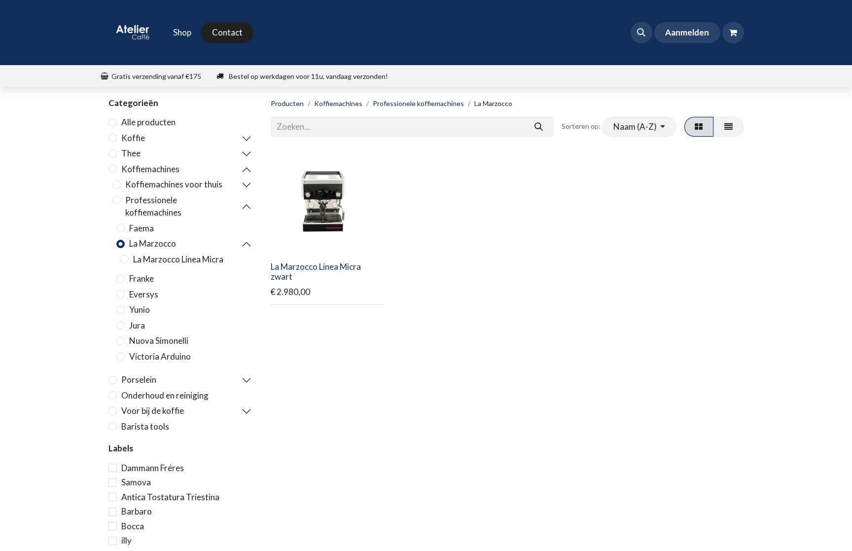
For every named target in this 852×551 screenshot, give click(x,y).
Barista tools (145, 426)
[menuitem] (182, 32)
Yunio (139, 309)
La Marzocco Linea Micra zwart (316, 271)
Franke (141, 278)
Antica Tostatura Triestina (170, 497)
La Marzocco (152, 243)
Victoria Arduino (160, 356)
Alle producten (148, 122)
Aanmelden (687, 32)
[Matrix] (699, 126)
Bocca (132, 526)
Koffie (133, 138)
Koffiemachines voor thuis (173, 184)
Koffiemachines (150, 169)
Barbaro (136, 511)
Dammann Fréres (152, 468)
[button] (641, 32)
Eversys (143, 294)
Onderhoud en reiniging (165, 395)
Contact (227, 32)
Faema (141, 228)
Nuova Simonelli (158, 340)
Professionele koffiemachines (153, 206)
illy (126, 540)
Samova (136, 482)
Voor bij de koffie (152, 410)
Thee (131, 153)
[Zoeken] (538, 126)
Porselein (138, 379)
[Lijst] (728, 126)
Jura (137, 325)
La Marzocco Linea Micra (178, 259)
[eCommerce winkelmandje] (733, 32)
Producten (287, 103)
